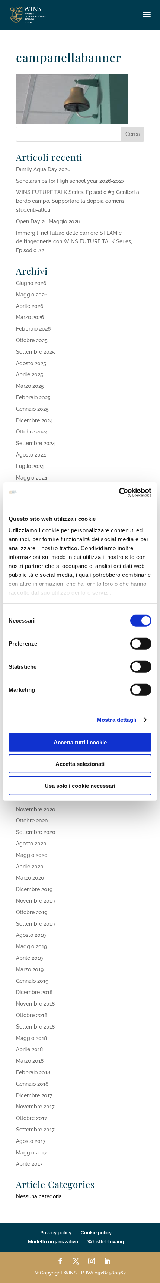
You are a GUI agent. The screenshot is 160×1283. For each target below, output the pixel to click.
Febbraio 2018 (33, 1072)
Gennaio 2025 (32, 409)
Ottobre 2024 (32, 432)
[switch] (140, 643)
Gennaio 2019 (32, 981)
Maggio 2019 (31, 946)
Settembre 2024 (35, 443)
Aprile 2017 (29, 1164)
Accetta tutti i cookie (80, 742)
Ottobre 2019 (31, 912)
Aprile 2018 (29, 1049)
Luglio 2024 (30, 466)
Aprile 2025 (29, 374)
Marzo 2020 (30, 878)
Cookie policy (96, 1232)
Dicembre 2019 (34, 889)
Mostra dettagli (117, 720)
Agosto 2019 (31, 935)
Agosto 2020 (31, 844)
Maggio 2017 (31, 1153)
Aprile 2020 (30, 867)
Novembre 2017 (35, 1107)
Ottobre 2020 (32, 821)
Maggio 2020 (32, 855)
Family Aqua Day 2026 (43, 169)
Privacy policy (55, 1232)
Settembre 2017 (35, 1130)
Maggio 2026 (31, 295)
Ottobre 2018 (31, 1015)
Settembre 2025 (35, 352)
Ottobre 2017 (31, 1118)
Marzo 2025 (30, 386)
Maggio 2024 (31, 478)
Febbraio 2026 (33, 329)
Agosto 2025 (31, 363)
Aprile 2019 (29, 958)
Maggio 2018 (31, 1038)
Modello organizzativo (53, 1241)
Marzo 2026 (30, 317)
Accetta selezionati (80, 764)
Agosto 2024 (31, 455)
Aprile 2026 (29, 306)
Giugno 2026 (31, 283)
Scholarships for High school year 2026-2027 (70, 181)
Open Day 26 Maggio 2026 (48, 221)
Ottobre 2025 (32, 340)
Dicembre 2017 (34, 1095)
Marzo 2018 (30, 1061)
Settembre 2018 (35, 1027)
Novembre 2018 (35, 1004)
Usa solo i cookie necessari (80, 785)
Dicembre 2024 (34, 420)
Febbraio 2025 (33, 397)
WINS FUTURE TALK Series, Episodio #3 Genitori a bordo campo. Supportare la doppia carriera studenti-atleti (77, 201)
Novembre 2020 (35, 809)
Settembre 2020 (35, 832)
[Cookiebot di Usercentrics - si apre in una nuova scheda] (118, 492)
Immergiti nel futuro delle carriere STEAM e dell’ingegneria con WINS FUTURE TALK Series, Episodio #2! (74, 242)
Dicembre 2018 (34, 992)
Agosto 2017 (30, 1141)
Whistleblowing (105, 1241)
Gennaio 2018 (32, 1084)
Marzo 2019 (30, 969)
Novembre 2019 (35, 901)
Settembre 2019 (35, 924)
